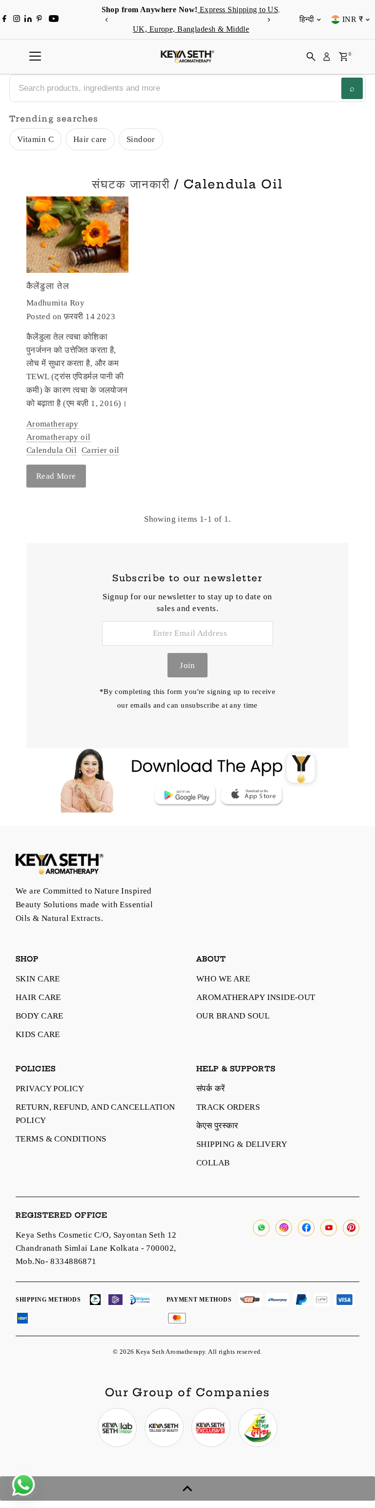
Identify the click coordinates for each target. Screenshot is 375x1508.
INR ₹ (352, 19)
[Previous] (107, 20)
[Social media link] (261, 1228)
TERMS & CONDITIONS (61, 1138)
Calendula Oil (51, 450)
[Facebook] (4, 19)
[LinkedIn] (29, 19)
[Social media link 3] (210, 1427)
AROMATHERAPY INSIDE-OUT (255, 997)
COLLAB (213, 1162)
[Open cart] (343, 56)
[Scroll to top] (187, 1488)
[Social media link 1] (117, 1427)
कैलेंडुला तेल (47, 285)
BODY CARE (39, 1015)
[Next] (268, 20)
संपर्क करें (210, 1088)
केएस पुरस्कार (217, 1125)
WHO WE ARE (223, 978)
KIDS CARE (38, 1034)
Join (187, 665)
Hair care (90, 139)
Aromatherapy (52, 423)
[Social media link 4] (257, 1427)
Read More (56, 476)
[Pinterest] (39, 19)
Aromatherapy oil (58, 437)
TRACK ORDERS (228, 1107)
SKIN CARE (38, 978)
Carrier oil (101, 450)
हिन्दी (306, 19)
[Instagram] (16, 19)
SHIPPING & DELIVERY (241, 1144)
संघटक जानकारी (130, 184)
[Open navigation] (35, 56)
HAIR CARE (38, 997)
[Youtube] (53, 19)
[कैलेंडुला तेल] (77, 234)
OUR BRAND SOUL (233, 1015)
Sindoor (140, 139)
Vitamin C (35, 139)
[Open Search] (311, 56)
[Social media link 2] (164, 1427)
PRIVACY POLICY (50, 1088)
